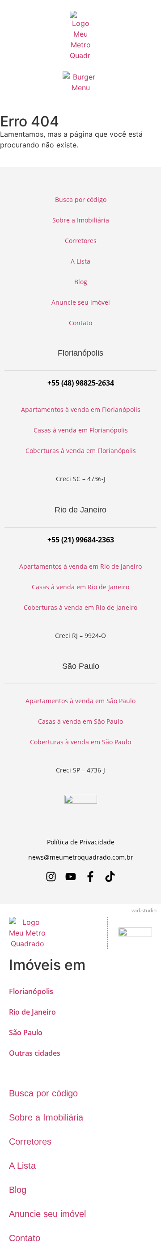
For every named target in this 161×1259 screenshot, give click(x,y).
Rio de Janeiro (32, 1012)
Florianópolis (31, 991)
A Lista (80, 261)
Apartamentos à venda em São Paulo (80, 701)
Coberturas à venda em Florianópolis (80, 450)
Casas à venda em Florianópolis (81, 430)
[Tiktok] (110, 876)
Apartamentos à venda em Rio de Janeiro (80, 566)
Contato (80, 323)
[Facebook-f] (90, 876)
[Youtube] (70, 876)
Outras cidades (34, 1053)
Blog (80, 281)
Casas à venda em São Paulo (80, 721)
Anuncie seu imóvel (80, 302)
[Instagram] (51, 876)
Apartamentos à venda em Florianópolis (80, 409)
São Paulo (25, 1032)
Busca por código (80, 199)
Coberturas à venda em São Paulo (80, 742)
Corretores (81, 240)
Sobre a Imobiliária (80, 220)
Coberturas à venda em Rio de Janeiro (80, 607)
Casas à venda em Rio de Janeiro (80, 587)
